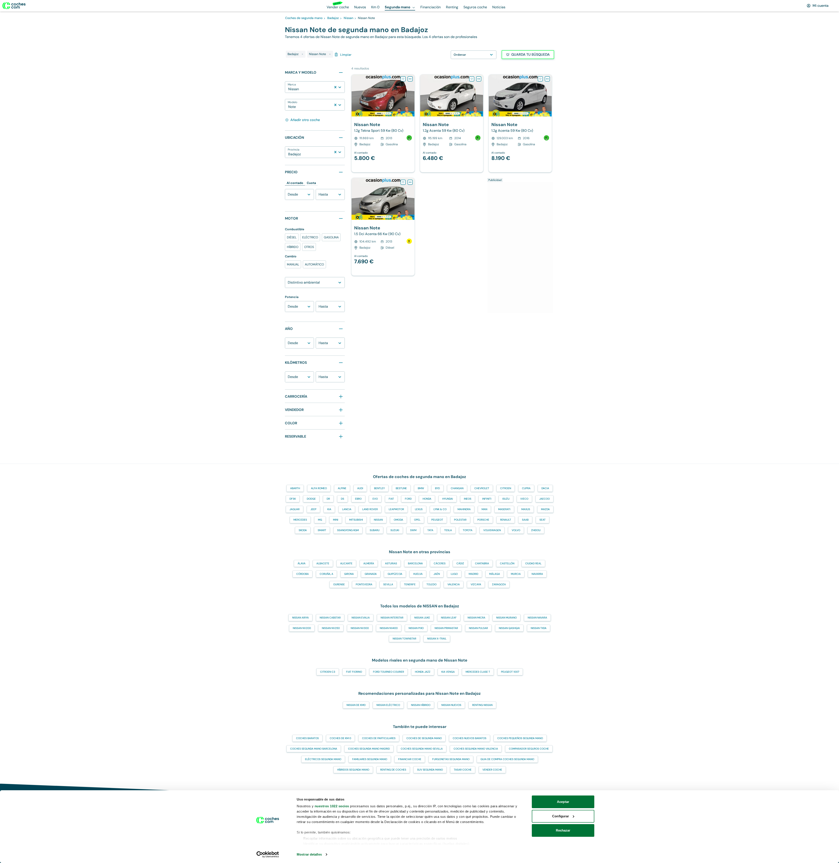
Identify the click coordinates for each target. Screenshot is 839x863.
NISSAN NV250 (331, 628)
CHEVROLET (481, 488)
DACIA (545, 488)
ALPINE (342, 488)
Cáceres (440, 563)
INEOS (467, 499)
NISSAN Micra (476, 617)
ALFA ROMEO (319, 488)
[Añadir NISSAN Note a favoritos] (403, 78)
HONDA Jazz (422, 672)
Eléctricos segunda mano (323, 759)
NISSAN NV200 (302, 628)
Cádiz (460, 563)
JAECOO (544, 499)
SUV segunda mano (430, 769)
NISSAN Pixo (416, 628)
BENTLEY (379, 488)
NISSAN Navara (537, 617)
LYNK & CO (440, 509)
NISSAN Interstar (392, 617)
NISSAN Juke (422, 617)
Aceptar (563, 802)
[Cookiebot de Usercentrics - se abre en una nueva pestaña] (268, 854)
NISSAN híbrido (420, 705)
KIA (329, 509)
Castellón (507, 563)
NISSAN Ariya (300, 617)
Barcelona (415, 563)
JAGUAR (294, 509)
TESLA (448, 530)
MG (320, 520)
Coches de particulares (378, 738)
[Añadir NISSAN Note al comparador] (410, 78)
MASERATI (504, 509)
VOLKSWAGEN (492, 530)
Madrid (473, 574)
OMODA (398, 520)
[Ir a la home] (14, 5)
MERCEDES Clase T (478, 672)
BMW (421, 488)
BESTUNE (401, 488)
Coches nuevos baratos (469, 738)
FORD (408, 499)
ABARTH (295, 488)
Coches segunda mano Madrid (369, 748)
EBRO (358, 499)
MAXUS (525, 509)
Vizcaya (476, 584)
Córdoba (302, 574)
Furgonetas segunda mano (451, 759)
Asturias (391, 563)
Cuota (311, 183)
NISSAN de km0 (356, 705)
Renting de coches (393, 769)
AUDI (360, 488)
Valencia (453, 584)
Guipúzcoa (395, 574)
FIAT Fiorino (354, 672)
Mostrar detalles (309, 854)
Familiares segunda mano (369, 759)
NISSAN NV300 (360, 628)
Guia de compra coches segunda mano (507, 759)
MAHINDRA (464, 509)
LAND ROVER (370, 509)
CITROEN (505, 488)
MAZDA (545, 509)
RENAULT (505, 520)
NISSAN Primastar (446, 628)
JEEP (313, 509)
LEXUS (419, 509)
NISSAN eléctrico (388, 705)
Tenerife (410, 584)
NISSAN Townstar (404, 638)
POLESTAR (460, 520)
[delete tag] (302, 54)
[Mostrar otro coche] (383, 113)
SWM (413, 530)
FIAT (391, 499)
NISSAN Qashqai (509, 628)
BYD (437, 488)
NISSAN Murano (506, 617)
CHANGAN (457, 488)
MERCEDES (300, 520)
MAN (484, 509)
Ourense (339, 584)
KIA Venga (448, 672)
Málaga (494, 574)
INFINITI (486, 499)
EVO (375, 499)
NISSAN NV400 (389, 628)
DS (342, 499)
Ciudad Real (533, 563)
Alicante (346, 563)
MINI (335, 520)
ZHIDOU (536, 530)
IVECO (524, 499)
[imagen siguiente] (410, 95)
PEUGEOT (437, 520)
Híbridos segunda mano (353, 769)
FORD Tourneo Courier (388, 672)
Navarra (537, 574)
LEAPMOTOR (396, 509)
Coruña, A (326, 574)
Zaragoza (499, 584)
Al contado (295, 183)
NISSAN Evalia (361, 617)
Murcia (516, 574)
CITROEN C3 (327, 672)
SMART (322, 530)
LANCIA (346, 509)
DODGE (311, 499)
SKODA (303, 530)
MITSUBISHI (356, 520)
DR (328, 499)
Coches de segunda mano (424, 738)
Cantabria (482, 563)
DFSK (292, 499)
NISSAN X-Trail (436, 638)
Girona (349, 574)
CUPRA (526, 488)
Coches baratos (307, 738)
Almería (368, 563)
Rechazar (563, 830)
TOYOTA (467, 530)
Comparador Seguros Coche (529, 748)
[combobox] (288, 89)
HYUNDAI (447, 499)
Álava (301, 563)
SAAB (525, 520)
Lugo (454, 574)
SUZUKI (394, 530)
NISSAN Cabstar (330, 617)
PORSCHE (483, 520)
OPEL (417, 520)
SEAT (542, 520)
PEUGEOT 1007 (510, 672)
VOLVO (516, 530)
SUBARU (375, 530)
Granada (371, 574)
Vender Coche (492, 769)
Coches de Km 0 (340, 738)
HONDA (427, 499)
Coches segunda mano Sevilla (422, 748)
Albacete (322, 563)
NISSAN (378, 520)
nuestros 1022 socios (332, 806)
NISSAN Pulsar (478, 628)
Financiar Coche (409, 759)
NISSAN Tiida (538, 628)
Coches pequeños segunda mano (520, 738)
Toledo (431, 584)
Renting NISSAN (482, 705)
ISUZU (506, 499)
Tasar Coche (463, 769)
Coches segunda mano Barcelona (313, 748)
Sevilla (388, 584)
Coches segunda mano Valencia (476, 748)
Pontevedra (364, 584)
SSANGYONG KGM (348, 530)
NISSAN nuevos (451, 705)
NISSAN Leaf (449, 617)
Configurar (560, 816)
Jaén (436, 574)
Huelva (418, 574)
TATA (430, 530)
